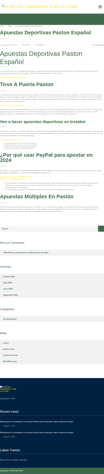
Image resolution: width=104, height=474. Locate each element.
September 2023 (10, 295)
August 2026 (9, 276)
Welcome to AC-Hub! (39, 252)
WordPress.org (10, 361)
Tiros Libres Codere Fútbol (11, 139)
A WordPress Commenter (14, 252)
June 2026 (8, 289)
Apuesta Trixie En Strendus (11, 105)
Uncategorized (10, 319)
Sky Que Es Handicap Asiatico (13, 179)
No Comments (98, 45)
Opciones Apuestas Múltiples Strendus (16, 177)
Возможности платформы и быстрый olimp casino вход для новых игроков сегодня (36, 421)
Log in (6, 343)
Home (2, 26)
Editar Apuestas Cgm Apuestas (13, 77)
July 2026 (7, 283)
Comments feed (10, 355)
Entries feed (8, 349)
